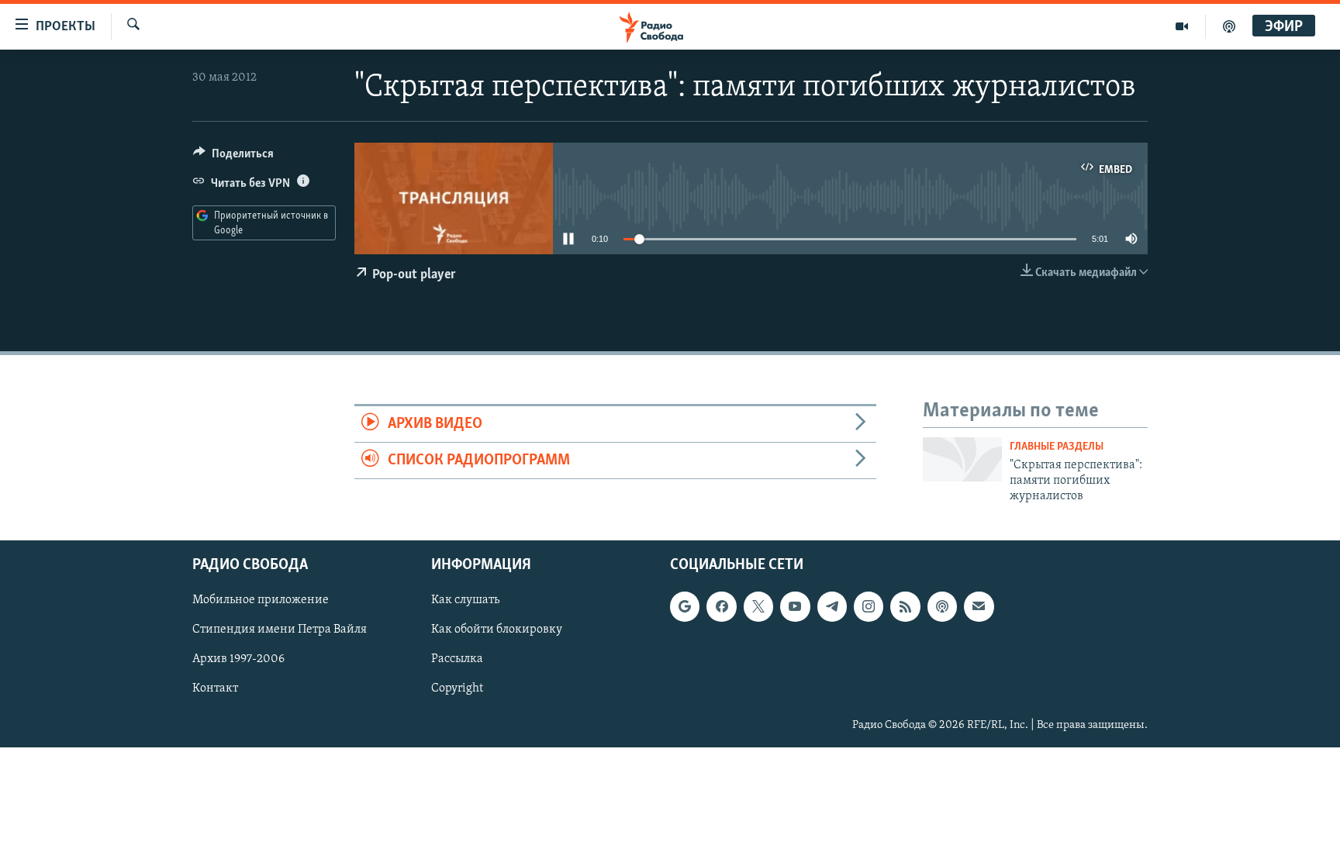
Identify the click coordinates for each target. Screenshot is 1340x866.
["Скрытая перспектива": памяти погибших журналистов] (962, 459)
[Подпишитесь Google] (684, 606)
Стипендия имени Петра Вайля (279, 629)
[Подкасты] (942, 606)
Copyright (457, 688)
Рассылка (457, 659)
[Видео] (1182, 26)
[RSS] (905, 606)
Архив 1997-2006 (238, 659)
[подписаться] (978, 606)
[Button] (233, 157)
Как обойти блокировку (496, 629)
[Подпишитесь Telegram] (832, 606)
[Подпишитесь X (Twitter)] (758, 606)
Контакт (215, 688)
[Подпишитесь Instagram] (868, 606)
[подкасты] (1229, 26)
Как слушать (465, 600)
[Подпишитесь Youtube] (795, 606)
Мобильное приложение (260, 600)
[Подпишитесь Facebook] (721, 606)
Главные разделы (1056, 447)
